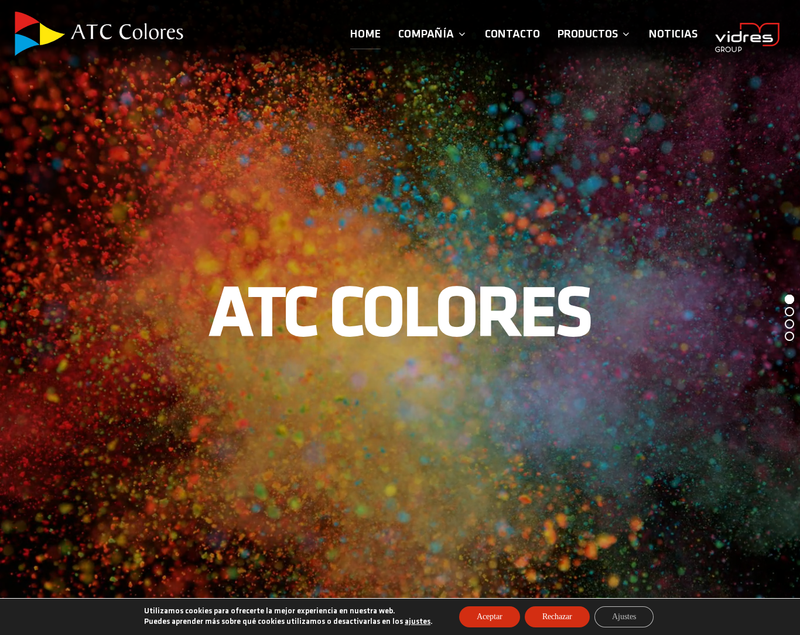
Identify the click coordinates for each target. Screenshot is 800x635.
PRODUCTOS (588, 34)
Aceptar (489, 616)
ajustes (417, 621)
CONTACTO (512, 34)
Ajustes (624, 616)
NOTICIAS (673, 34)
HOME (365, 34)
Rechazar (557, 616)
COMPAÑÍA (426, 34)
